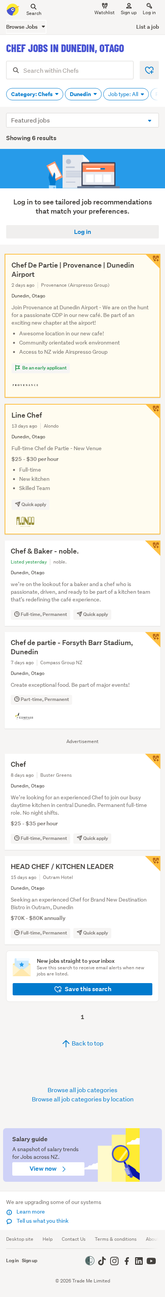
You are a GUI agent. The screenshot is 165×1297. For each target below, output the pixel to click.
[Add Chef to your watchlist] (152, 761)
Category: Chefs (32, 94)
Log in (149, 12)
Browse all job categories (82, 1090)
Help (48, 1239)
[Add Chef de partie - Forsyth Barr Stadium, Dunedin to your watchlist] (152, 639)
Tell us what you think (42, 1220)
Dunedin (81, 94)
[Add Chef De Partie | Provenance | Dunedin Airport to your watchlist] (152, 261)
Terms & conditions (116, 1239)
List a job (147, 26)
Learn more (30, 1211)
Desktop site (19, 1239)
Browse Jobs (22, 26)
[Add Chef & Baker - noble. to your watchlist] (152, 548)
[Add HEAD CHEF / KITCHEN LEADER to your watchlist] (152, 863)
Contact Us (74, 1239)
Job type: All (123, 94)
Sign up (129, 12)
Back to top (87, 1043)
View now (44, 1169)
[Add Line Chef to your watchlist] (152, 411)
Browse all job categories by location (83, 1099)
